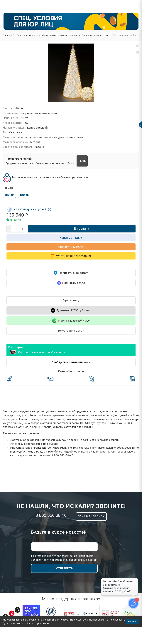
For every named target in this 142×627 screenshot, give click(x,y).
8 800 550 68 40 (51, 515)
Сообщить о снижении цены (71, 362)
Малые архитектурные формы (59, 35)
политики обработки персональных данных (69, 559)
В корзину (81, 228)
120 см (24, 195)
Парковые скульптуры (95, 35)
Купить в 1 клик (71, 238)
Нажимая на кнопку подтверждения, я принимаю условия (64, 557)
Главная (7, 35)
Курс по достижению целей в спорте (41, 352)
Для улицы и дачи (26, 35)
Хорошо (132, 621)
